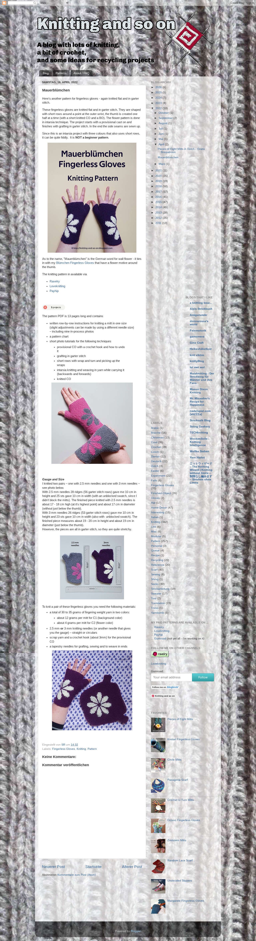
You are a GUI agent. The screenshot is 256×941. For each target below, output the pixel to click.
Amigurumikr (198, 315)
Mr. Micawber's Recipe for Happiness (200, 401)
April (162, 144)
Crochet (156, 447)
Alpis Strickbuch (201, 308)
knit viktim (197, 355)
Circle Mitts (174, 759)
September (166, 118)
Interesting (157, 512)
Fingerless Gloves (63, 748)
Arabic (155, 427)
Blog (46, 73)
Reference (157, 564)
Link (153, 526)
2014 (159, 207)
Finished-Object (161, 493)
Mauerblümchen (168, 157)
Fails (154, 480)
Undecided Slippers (179, 880)
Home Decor (159, 507)
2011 (158, 223)
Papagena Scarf (177, 779)
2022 (159, 108)
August (163, 123)
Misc (154, 531)
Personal (156, 545)
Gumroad (160, 638)
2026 (159, 87)
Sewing (155, 574)
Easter (155, 470)
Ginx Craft (197, 342)
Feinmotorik (198, 330)
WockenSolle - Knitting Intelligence (199, 442)
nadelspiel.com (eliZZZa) (200, 413)
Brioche (156, 432)
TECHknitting (199, 432)
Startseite (93, 867)
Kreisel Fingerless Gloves (183, 739)
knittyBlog (197, 361)
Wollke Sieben (199, 451)
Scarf (154, 569)
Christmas (157, 437)
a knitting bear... (201, 302)
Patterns (61, 73)
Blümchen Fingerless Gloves (75, 262)
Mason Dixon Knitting (199, 391)
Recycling (157, 560)
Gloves (155, 498)
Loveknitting (57, 286)
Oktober (164, 112)
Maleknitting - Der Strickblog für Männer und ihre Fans (202, 378)
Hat (153, 502)
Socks (155, 584)
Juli (161, 128)
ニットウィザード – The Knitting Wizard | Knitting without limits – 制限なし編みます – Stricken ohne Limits (201, 473)
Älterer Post (132, 867)
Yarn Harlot (197, 457)
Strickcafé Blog (200, 420)
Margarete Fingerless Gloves (185, 900)
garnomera (197, 336)
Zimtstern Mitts (176, 840)
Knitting (81, 748)
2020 (159, 175)
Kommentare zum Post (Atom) (76, 874)
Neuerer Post (53, 867)
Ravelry (55, 281)
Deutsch (156, 461)
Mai (161, 139)
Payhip (54, 291)
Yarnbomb (157, 612)
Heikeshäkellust (201, 348)
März (162, 163)
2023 (159, 103)
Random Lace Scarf (180, 860)
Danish (155, 456)
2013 (159, 212)
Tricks (154, 608)
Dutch (154, 466)
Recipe (155, 555)
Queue (155, 550)
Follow (203, 677)
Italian (155, 517)
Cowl (154, 442)
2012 (159, 217)
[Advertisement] (184, 259)
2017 (159, 191)
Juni (162, 133)
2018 (159, 186)
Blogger (135, 931)
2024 (159, 97)
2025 (159, 92)
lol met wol (197, 367)
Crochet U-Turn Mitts (180, 800)
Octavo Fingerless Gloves (183, 820)
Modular (156, 536)
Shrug (155, 579)
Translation (158, 603)
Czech (155, 451)
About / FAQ (81, 73)
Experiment (158, 475)
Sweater (156, 593)
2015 (159, 202)
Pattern (92, 748)
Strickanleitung (160, 588)
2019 (159, 181)
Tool (153, 598)
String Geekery (200, 426)
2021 (159, 170)
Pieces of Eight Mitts (180, 719)
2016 (159, 196)
